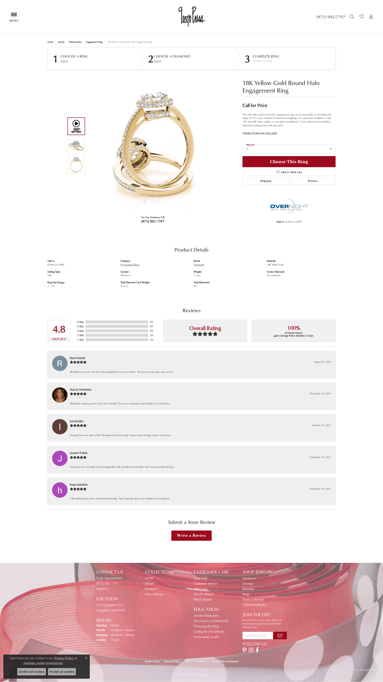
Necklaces (249, 578)
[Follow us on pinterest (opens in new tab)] (244, 650)
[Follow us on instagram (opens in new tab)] (251, 650)
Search (64, 60)
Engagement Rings (94, 41)
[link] (330, 17)
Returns (313, 180)
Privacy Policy (172, 661)
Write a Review (191, 535)
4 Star (80, 326)
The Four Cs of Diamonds (211, 620)
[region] (151, 145)
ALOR (149, 578)
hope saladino (79, 484)
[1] (280, 635)
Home (50, 41)
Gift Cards (200, 588)
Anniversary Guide (206, 636)
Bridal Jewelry (75, 41)
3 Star (80, 331)
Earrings (247, 583)
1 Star (80, 339)
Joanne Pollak (79, 453)
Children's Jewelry (254, 604)
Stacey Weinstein (80, 389)
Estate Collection (253, 599)
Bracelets (248, 588)
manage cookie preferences (43, 663)
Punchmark (199, 675)
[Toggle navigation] (14, 17)
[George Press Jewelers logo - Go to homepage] (191, 16)
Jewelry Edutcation (206, 615)
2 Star (80, 335)
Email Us (102, 588)
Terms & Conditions (196, 661)
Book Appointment (109, 578)
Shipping (265, 180)
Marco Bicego (154, 594)
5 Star (80, 322)
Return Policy (152, 661)
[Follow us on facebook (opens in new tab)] (257, 650)
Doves (149, 583)
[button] (352, 17)
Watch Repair (203, 599)
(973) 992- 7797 (107, 583)
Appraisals (200, 578)
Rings (246, 594)
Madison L (152, 588)
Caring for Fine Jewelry (209, 631)
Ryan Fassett (77, 358)
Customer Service (205, 583)
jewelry (61, 41)
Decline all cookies (32, 671)
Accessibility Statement (225, 661)
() (151, 322)
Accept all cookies (61, 671)
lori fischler (76, 421)
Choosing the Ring (206, 626)
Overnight (199, 264)
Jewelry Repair (203, 594)
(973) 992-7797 (152, 221)
